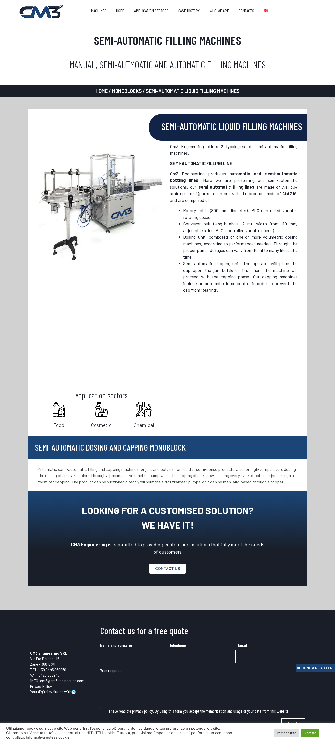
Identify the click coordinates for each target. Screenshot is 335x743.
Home (102, 91)
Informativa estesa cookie (48, 737)
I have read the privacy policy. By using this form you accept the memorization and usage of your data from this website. (199, 711)
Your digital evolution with (50, 691)
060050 (60, 669)
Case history (189, 10)
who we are (219, 10)
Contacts (246, 10)
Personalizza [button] (286, 733)
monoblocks (127, 91)
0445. (50, 669)
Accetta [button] (310, 733)
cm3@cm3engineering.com (62, 680)
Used (120, 10)
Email (242, 645)
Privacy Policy (41, 686)
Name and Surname (116, 645)
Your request (110, 670)
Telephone (177, 645)
